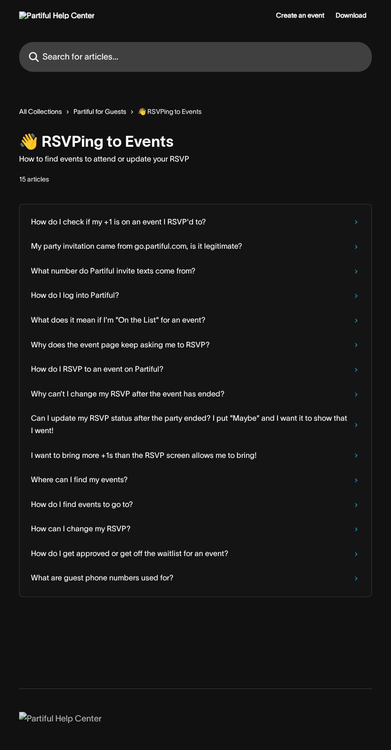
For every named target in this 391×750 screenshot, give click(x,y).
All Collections (40, 111)
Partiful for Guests (99, 111)
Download (351, 15)
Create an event (300, 15)
